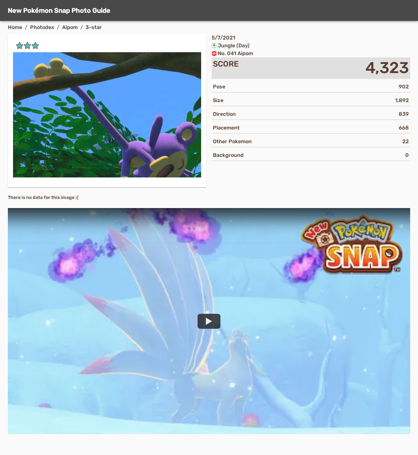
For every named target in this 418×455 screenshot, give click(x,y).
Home (15, 27)
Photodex (42, 27)
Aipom (70, 27)
